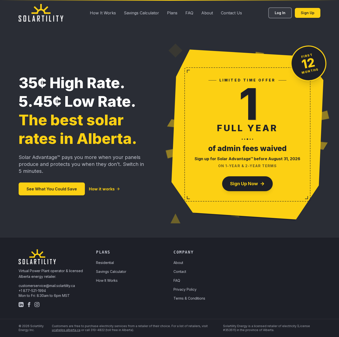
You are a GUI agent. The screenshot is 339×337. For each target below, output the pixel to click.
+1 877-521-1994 (32, 290)
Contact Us (231, 12)
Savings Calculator (141, 12)
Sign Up (307, 13)
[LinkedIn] (21, 304)
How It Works (103, 12)
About (207, 12)
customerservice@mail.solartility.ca (47, 286)
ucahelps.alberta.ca (66, 330)
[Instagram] (36, 304)
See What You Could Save (52, 188)
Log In (280, 13)
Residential (105, 262)
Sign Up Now (244, 183)
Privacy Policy (185, 289)
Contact (179, 271)
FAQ (189, 12)
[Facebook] (29, 304)
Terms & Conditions (189, 298)
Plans (172, 12)
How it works (102, 188)
